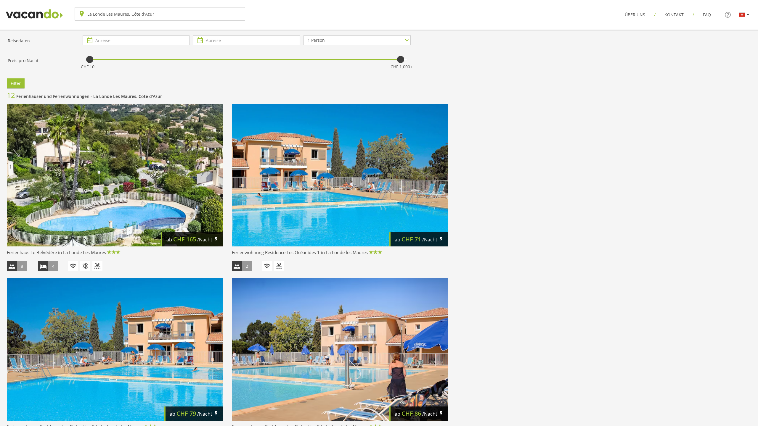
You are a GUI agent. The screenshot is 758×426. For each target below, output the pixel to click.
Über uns (635, 14)
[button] (744, 14)
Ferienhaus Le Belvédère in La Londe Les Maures (56, 252)
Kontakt (674, 14)
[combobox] (160, 14)
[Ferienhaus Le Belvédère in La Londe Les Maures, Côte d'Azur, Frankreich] (115, 175)
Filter (16, 83)
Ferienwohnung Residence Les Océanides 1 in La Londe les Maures (300, 252)
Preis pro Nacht (23, 60)
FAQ (707, 14)
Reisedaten (19, 40)
